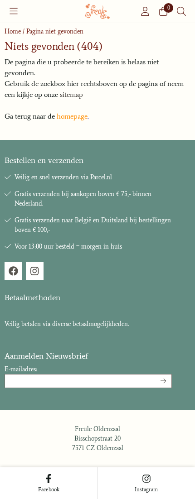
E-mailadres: (21, 369)
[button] (14, 11)
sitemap (71, 94)
